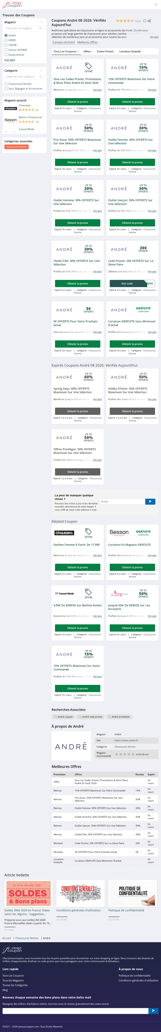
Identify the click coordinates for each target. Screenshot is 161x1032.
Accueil (6, 938)
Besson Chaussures (30, 117)
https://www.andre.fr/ (127, 740)
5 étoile (133, 754)
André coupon (65, 716)
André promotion (121, 716)
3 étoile (125, 754)
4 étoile (129, 754)
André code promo (92, 716)
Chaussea (24, 105)
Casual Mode (26, 129)
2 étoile (120, 754)
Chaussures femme (16, 146)
